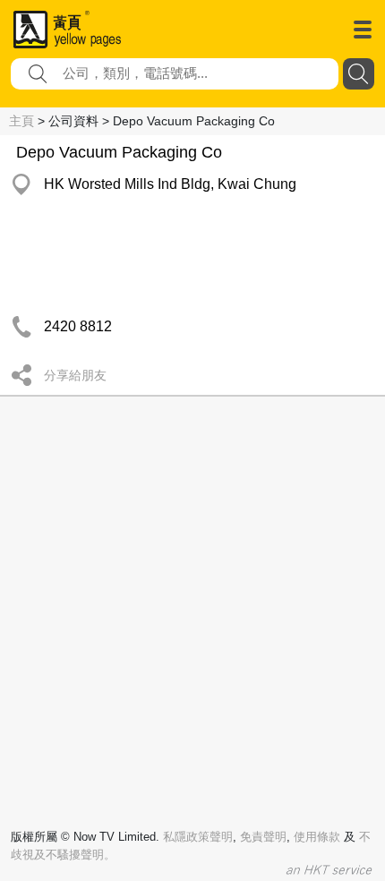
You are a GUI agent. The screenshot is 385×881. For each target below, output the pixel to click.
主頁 (21, 121)
